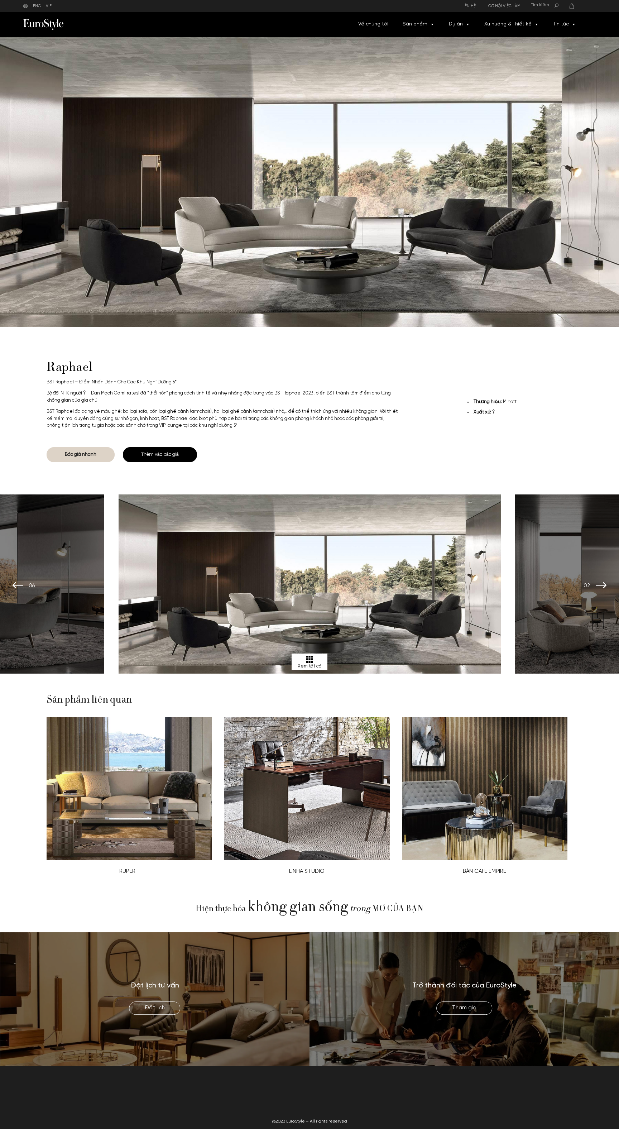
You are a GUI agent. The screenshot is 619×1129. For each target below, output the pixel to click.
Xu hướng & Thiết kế (508, 24)
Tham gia (464, 1008)
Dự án (456, 24)
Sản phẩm (415, 24)
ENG (37, 6)
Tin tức (561, 24)
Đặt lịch (155, 1008)
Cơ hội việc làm (504, 6)
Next (601, 586)
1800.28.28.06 (485, 1088)
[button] (432, 24)
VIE (49, 6)
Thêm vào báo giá (160, 454)
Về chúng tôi (373, 24)
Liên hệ (468, 6)
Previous (18, 586)
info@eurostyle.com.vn (494, 1096)
